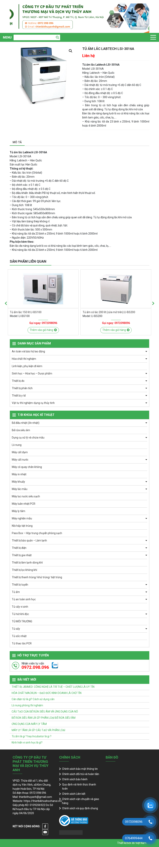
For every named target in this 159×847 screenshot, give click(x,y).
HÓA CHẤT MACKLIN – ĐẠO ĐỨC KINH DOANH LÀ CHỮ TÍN (46, 693)
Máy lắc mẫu (19, 489)
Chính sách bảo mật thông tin (80, 768)
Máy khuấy (18, 481)
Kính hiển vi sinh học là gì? (27, 742)
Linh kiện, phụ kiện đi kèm (27, 366)
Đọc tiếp (114, 329)
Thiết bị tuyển (20, 584)
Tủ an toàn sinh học (24, 599)
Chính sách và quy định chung (80, 808)
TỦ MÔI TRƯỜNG (22, 621)
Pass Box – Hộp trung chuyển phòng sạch (37, 533)
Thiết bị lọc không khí (24, 569)
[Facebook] (45, 826)
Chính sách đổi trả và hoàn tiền (80, 774)
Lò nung (17, 444)
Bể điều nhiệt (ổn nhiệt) (25, 422)
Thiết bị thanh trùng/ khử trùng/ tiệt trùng (37, 577)
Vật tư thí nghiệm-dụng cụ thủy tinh (33, 402)
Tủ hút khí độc (20, 614)
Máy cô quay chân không (27, 466)
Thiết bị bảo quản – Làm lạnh (29, 540)
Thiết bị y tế (19, 395)
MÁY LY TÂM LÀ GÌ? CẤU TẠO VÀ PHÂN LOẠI (38, 730)
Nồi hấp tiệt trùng (22, 525)
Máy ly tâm (18, 511)
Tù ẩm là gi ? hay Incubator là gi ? (31, 736)
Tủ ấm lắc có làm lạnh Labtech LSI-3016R (108, 312)
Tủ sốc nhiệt (19, 636)
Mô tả (17, 142)
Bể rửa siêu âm (21, 430)
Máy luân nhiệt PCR (23, 503)
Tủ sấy (16, 628)
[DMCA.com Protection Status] (71, 832)
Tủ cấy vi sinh (20, 606)
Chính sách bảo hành (74, 779)
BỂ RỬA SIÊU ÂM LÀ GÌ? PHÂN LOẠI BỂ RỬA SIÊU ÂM (43, 717)
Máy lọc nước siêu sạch (26, 496)
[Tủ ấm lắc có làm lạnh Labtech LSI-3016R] (116, 289)
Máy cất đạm (20, 452)
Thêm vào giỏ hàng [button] (41, 329)
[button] (70, 50)
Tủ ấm (16, 591)
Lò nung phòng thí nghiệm (27, 705)
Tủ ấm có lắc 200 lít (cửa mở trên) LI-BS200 (36, 312)
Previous (6, 303)
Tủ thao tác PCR (22, 643)
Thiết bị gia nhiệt (22, 555)
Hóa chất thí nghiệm (24, 358)
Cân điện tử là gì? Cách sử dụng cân (33, 699)
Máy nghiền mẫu (22, 518)
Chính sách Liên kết (73, 793)
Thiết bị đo (18, 380)
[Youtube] (45, 832)
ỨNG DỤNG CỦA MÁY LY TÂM (29, 723)
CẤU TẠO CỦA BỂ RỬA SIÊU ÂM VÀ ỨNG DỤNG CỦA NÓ (45, 711)
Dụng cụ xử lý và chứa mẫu (28, 437)
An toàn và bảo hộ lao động (28, 351)
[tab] (17, 142)
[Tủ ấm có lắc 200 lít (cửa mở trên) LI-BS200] (43, 289)
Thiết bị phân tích (22, 388)
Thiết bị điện (19, 547)
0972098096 (49, 323)
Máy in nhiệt (19, 474)
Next (153, 303)
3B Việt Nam (138, 842)
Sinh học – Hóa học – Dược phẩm (32, 373)
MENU (7, 37)
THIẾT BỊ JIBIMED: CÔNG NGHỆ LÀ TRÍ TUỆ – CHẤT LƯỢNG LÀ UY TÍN (53, 686)
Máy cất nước (20, 459)
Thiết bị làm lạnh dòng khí (27, 562)
